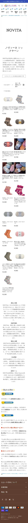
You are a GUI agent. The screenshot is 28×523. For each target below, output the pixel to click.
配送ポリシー (3, 517)
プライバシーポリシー (12, 516)
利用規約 (20, 516)
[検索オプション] (24, 76)
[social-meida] (2, 499)
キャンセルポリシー (5, 519)
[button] (2, 5)
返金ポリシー (3, 516)
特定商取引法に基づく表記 (13, 517)
